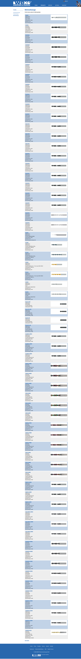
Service (50, 5)
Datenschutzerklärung (39, 649)
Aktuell (57, 5)
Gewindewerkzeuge (16, 12)
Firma (36, 5)
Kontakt (64, 5)
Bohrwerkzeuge (16, 15)
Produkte (43, 5)
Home (31, 646)
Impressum (32, 649)
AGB (45, 649)
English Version (50, 649)
